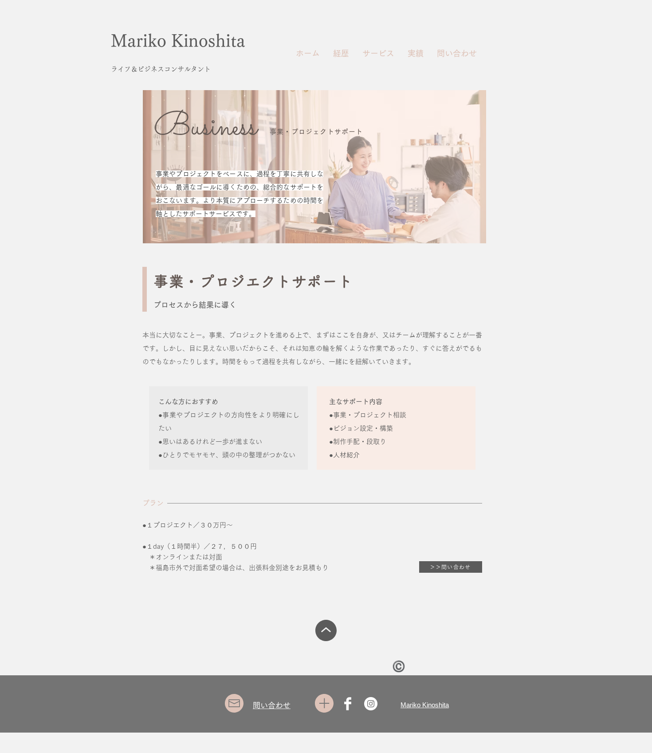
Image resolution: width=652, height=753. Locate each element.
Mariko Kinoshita (178, 40)
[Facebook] (347, 703)
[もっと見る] (326, 630)
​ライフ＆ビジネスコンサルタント (161, 69)
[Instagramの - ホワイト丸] (370, 703)
